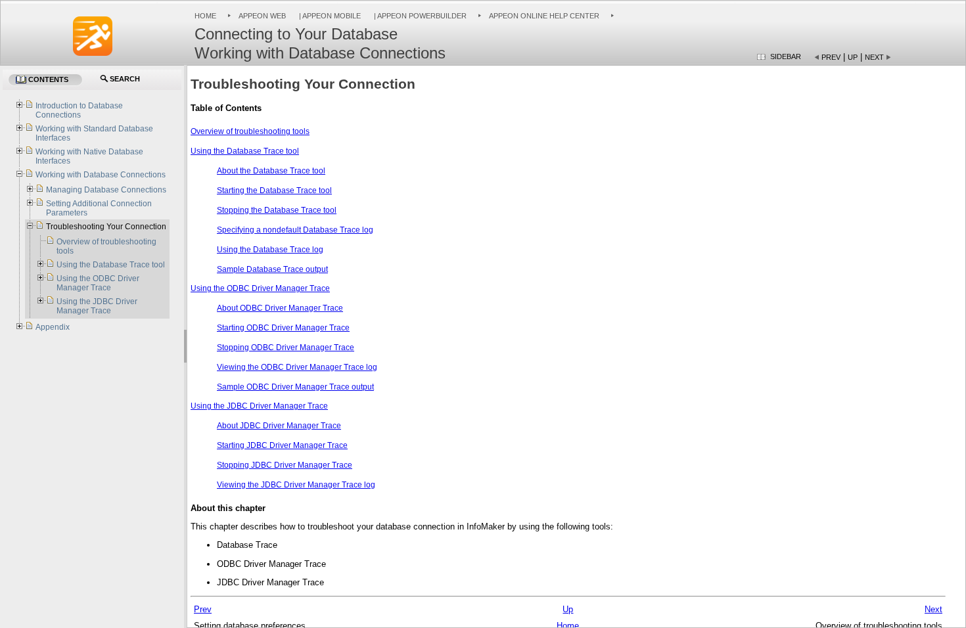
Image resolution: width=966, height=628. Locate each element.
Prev (830, 57)
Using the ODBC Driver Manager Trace (260, 288)
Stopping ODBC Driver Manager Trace (285, 347)
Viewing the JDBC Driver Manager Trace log (296, 484)
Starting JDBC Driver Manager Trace (282, 445)
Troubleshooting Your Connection (106, 226)
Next (874, 57)
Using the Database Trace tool (245, 151)
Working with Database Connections (100, 174)
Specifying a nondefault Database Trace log (295, 230)
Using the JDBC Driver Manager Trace (259, 406)
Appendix (52, 327)
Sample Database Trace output (272, 269)
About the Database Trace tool (271, 170)
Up (853, 57)
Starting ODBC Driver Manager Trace (283, 327)
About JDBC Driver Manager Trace (279, 425)
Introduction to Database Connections (79, 110)
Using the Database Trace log (270, 249)
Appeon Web (262, 16)
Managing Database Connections (106, 189)
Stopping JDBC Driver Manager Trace (284, 465)
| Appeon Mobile (329, 16)
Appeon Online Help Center (544, 16)
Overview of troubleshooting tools (250, 131)
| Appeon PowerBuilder (419, 16)
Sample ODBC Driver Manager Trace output (295, 387)
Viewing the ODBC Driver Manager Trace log (297, 367)
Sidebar (785, 56)
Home (205, 16)
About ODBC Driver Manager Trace (280, 308)
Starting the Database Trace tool (274, 190)
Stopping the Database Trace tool (276, 210)
